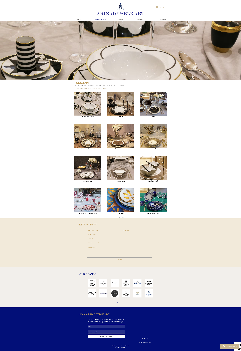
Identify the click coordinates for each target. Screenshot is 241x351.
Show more (121, 217)
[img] (153, 105)
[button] (91, 283)
